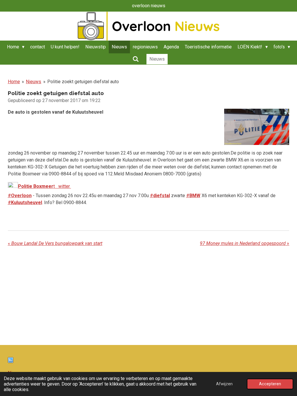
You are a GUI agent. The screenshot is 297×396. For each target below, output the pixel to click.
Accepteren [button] (270, 384)
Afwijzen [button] (224, 384)
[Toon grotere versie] (256, 127)
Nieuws (33, 81)
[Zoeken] (135, 59)
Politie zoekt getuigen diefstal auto (83, 81)
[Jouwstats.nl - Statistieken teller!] (10, 361)
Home (14, 81)
